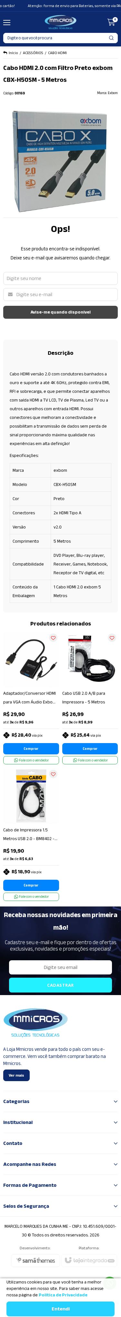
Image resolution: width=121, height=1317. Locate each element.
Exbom (113, 93)
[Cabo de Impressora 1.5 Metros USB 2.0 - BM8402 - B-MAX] (31, 834)
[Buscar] (112, 38)
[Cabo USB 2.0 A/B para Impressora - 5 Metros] (90, 698)
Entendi (61, 1309)
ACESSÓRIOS (33, 52)
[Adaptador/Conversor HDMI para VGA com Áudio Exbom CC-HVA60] (31, 698)
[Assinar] (60, 985)
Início (13, 52)
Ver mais (16, 1075)
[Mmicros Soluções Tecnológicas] (60, 22)
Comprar (31, 748)
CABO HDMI (57, 52)
